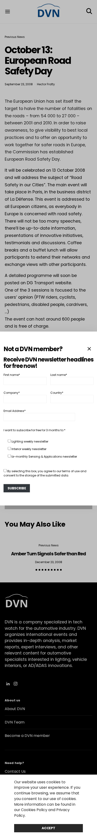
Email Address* (15, 411)
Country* (56, 393)
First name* (12, 375)
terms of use (71, 471)
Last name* (58, 375)
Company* (12, 393)
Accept (48, 828)
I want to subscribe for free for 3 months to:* (34, 430)
